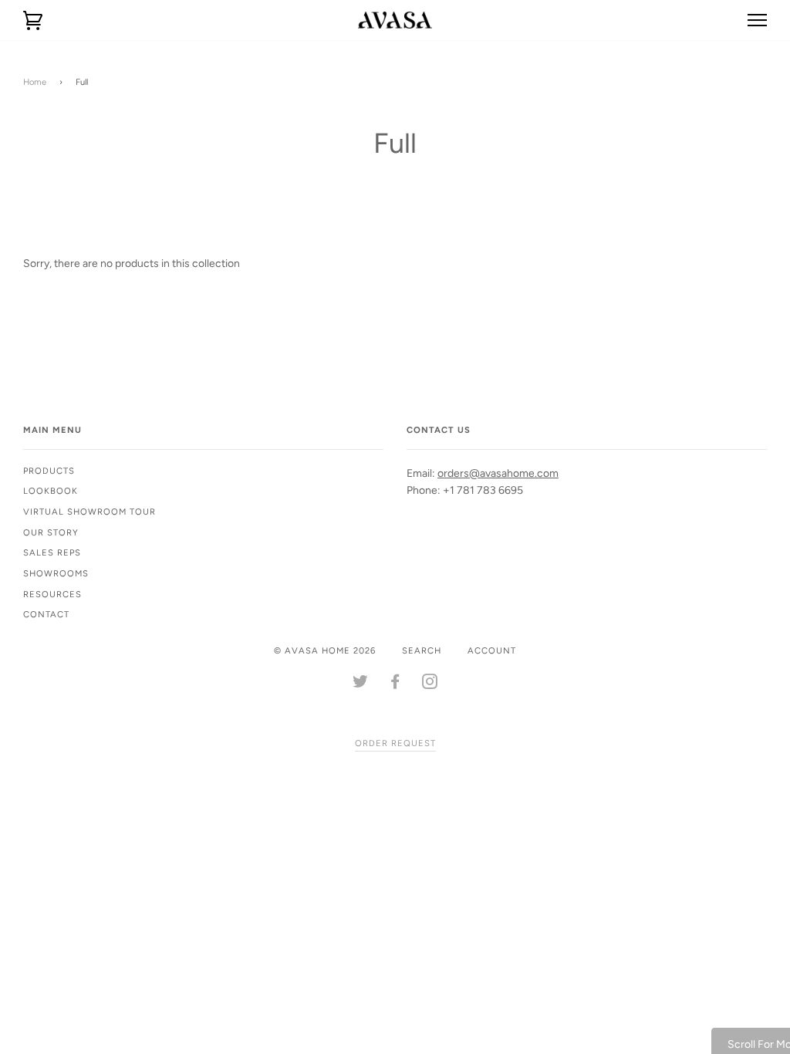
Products (49, 470)
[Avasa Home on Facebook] (395, 684)
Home (34, 81)
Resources (52, 594)
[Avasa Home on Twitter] (361, 684)
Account (492, 650)
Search (421, 650)
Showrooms (56, 573)
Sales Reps (52, 552)
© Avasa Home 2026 (325, 650)
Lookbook (50, 490)
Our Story (51, 532)
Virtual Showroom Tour (89, 511)
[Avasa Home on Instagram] (430, 684)
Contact (46, 614)
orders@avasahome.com (498, 473)
